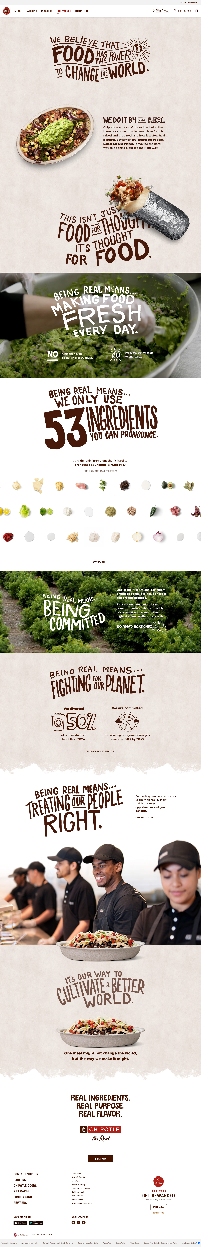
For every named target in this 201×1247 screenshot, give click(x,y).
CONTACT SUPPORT (26, 1174)
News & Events (78, 1177)
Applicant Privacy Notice (30, 1243)
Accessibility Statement (9, 1243)
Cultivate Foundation (81, 1188)
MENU (18, 11)
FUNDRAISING (22, 1197)
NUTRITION (81, 11)
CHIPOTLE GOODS (25, 1185)
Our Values (76, 1173)
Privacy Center (135, 1243)
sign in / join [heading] (184, 11)
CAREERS (19, 1180)
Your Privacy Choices (189, 1243)
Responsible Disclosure (82, 1203)
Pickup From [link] (161, 10)
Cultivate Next (78, 1192)
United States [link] (23, 1235)
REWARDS (46, 11)
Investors (76, 1181)
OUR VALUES (64, 11)
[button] (100, 1158)
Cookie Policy (120, 1243)
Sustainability (77, 1199)
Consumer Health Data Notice (88, 1243)
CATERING (31, 11)
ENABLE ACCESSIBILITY (189, 3)
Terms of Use (107, 1243)
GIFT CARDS (21, 1191)
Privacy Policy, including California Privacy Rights (160, 1243)
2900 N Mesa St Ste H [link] (162, 12)
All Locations (77, 1196)
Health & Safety (78, 1184)
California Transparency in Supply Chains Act (58, 1243)
